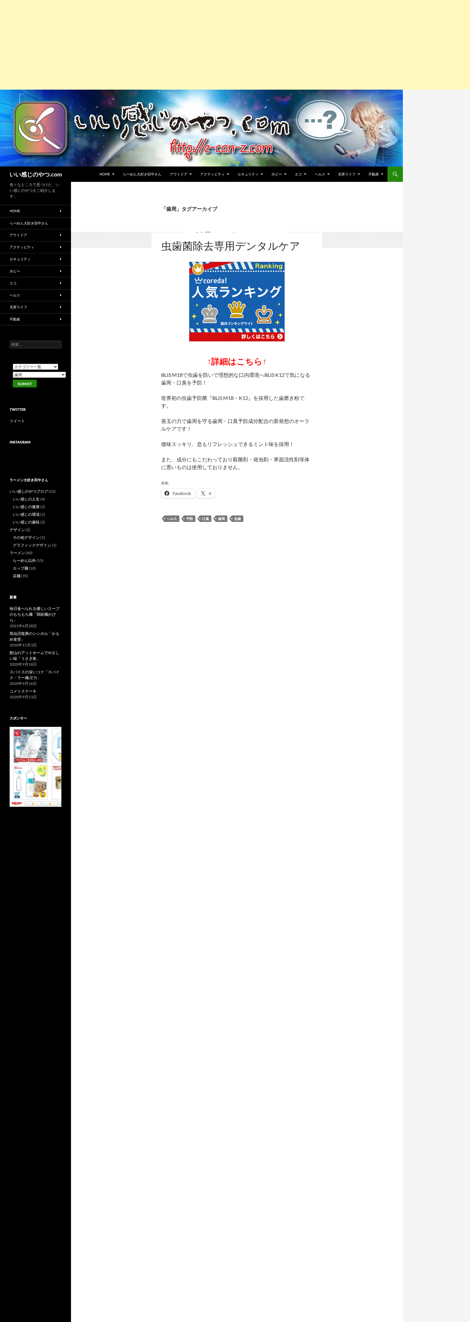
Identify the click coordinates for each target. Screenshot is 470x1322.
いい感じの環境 (26, 514)
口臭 (205, 518)
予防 (189, 518)
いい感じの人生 (26, 499)
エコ (298, 174)
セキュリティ (248, 174)
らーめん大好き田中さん (142, 174)
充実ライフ (347, 174)
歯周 (221, 518)
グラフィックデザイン (32, 545)
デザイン (17, 529)
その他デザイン (26, 537)
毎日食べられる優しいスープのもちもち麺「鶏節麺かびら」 (34, 614)
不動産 (373, 174)
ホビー (276, 174)
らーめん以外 (24, 560)
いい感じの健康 (26, 506)
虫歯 (237, 518)
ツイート (17, 420)
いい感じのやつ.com (36, 174)
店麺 (16, 575)
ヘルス (320, 174)
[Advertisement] (192, 45)
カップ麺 (20, 568)
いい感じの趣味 (26, 522)
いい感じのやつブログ (29, 491)
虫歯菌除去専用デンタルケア (230, 245)
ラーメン (17, 552)
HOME (104, 174)
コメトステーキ (23, 691)
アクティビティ (212, 174)
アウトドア (178, 174)
